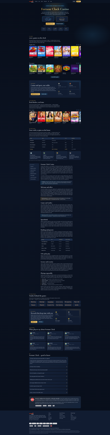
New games (50, 418)
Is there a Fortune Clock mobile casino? (36, 392)
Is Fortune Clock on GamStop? (35, 366)
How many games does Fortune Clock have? (37, 376)
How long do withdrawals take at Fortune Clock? (38, 382)
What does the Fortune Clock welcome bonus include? (39, 369)
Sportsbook (32, 171)
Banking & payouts (33, 173)
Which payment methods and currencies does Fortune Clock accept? (41, 379)
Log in (74, 1)
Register (78, 1)
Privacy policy (73, 419)
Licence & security (33, 177)
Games (36, 1)
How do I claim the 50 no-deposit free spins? (37, 373)
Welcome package (62, 415)
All (80, 44)
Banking (72, 415)
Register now (34, 321)
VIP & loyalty (32, 175)
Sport (42, 1)
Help (51, 1)
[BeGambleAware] (38, 406)
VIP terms (40, 321)
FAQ (71, 414)
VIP (48, 1)
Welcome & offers (33, 168)
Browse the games (60, 23)
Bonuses (45, 1)
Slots (49, 415)
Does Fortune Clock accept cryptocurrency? (37, 389)
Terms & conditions (73, 418)
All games (49, 414)
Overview (32, 166)
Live (39, 1)
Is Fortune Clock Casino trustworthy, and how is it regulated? (40, 358)
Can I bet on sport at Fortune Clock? (36, 386)
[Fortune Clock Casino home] (31, 1)
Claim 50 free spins (50, 23)
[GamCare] (45, 406)
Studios (49, 419)
